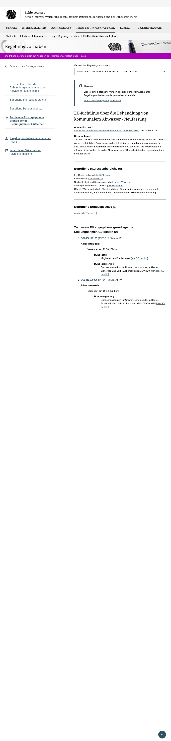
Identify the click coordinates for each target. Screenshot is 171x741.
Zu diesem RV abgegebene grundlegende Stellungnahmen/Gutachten (27, 121)
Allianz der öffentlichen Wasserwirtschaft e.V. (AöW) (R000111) (107, 130)
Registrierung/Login (150, 27)
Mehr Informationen (22, 153)
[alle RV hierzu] (102, 175)
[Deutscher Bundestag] (13, 14)
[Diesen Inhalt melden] (120, 238)
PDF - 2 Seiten (109, 238)
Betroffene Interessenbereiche (28, 99)
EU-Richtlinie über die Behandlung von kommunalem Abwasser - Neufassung (28, 87)
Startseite (11, 27)
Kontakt (125, 27)
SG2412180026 (89, 279)
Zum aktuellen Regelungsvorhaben (102, 100)
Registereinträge (61, 27)
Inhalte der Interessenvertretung (95, 27)
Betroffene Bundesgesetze (26, 108)
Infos (83, 55)
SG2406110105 (89, 238)
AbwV (77, 213)
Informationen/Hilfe (34, 27)
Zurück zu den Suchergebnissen (27, 66)
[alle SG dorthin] (139, 258)
